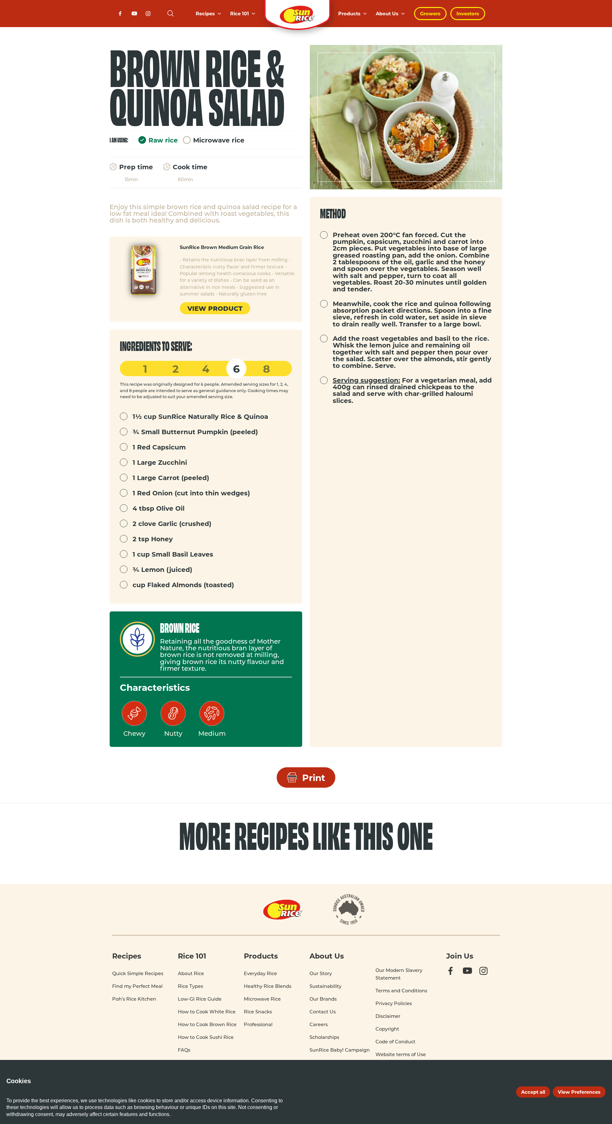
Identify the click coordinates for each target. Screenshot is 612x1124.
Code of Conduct (395, 1042)
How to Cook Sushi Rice (206, 1037)
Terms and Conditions (401, 991)
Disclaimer (387, 1016)
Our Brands (323, 999)
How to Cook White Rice (207, 1012)
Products (349, 13)
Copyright (387, 1029)
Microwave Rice (262, 999)
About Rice (191, 973)
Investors (467, 13)
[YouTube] (135, 15)
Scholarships (324, 1037)
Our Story (321, 973)
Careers (319, 1024)
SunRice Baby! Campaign (340, 1050)
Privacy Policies (393, 1003)
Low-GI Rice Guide (200, 999)
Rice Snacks (258, 1012)
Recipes (205, 13)
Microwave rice (218, 140)
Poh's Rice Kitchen (134, 999)
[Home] (297, 13)
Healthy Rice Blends (267, 986)
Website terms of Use (400, 1054)
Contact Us (323, 1012)
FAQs (184, 1050)
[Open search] (170, 13)
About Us (387, 13)
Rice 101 (239, 13)
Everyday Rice (260, 973)
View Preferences (579, 1092)
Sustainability (325, 986)
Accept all (533, 1092)
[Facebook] (121, 15)
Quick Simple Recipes (137, 973)
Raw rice (163, 140)
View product (215, 308)
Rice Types (190, 986)
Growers (430, 13)
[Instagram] (149, 15)
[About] (349, 909)
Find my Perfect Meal (137, 986)
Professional (258, 1024)
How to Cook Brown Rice (207, 1024)
